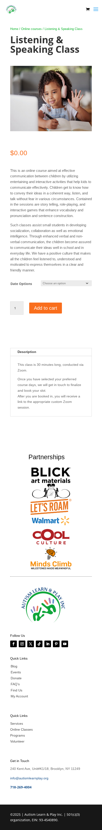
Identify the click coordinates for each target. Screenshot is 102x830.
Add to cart (45, 308)
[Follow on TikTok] (39, 644)
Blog (14, 666)
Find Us (16, 690)
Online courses (31, 29)
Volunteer (17, 741)
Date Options (21, 283)
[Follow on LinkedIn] (47, 644)
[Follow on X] (30, 644)
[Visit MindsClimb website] (11, 9)
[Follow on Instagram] (22, 644)
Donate (16, 678)
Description (27, 352)
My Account (19, 696)
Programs (17, 735)
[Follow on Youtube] (64, 644)
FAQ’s (15, 684)
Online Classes (21, 729)
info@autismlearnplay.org (29, 778)
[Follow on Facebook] (13, 644)
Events (16, 672)
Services (16, 723)
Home (14, 29)
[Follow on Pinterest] (56, 644)
